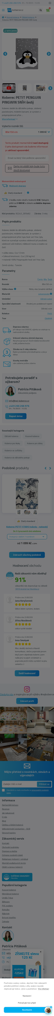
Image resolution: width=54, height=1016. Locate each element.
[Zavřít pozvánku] (48, 980)
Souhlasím (27, 1010)
